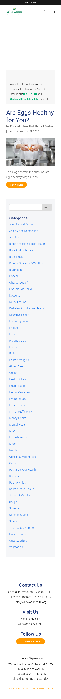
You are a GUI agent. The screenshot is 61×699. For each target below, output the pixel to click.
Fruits (12, 353)
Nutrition (14, 450)
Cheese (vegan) (18, 282)
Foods (13, 347)
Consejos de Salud (20, 289)
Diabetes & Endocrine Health (26, 308)
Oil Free (13, 463)
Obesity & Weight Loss (23, 456)
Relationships (17, 482)
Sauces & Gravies (19, 495)
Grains (13, 372)
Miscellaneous (18, 437)
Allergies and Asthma (22, 224)
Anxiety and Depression (23, 230)
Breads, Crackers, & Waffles (26, 263)
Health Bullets (17, 379)
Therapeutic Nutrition (22, 527)
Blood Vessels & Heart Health (27, 243)
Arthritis (14, 237)
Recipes (14, 476)
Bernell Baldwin (44, 126)
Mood (12, 443)
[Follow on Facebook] (27, 652)
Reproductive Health (21, 489)
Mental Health (18, 424)
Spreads (14, 508)
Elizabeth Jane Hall (22, 126)
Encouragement (19, 321)
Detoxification (17, 302)
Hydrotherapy (17, 398)
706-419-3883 (43, 596)
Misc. (12, 431)
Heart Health (17, 385)
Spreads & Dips (18, 514)
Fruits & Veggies (19, 360)
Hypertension (17, 405)
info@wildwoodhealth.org (30, 602)
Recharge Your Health (22, 469)
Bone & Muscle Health (22, 250)
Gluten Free (16, 366)
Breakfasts (16, 269)
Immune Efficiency (20, 411)
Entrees (13, 327)
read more (16, 184)
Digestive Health (19, 314)
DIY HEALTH (30, 94)
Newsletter (32, 641)
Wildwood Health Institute (24, 99)
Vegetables (16, 547)
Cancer (13, 276)
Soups (13, 502)
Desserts (14, 295)
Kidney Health (17, 418)
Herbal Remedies (19, 392)
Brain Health (16, 256)
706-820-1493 (44, 592)
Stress (13, 521)
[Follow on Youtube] (34, 652)
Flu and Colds (17, 340)
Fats (12, 334)
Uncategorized (18, 534)
